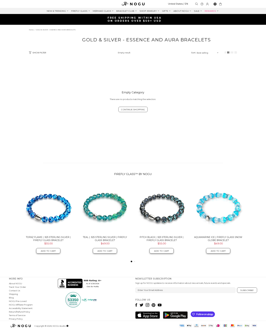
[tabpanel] (48, 220)
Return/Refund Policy (19, 312)
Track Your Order (17, 287)
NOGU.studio (133, 4)
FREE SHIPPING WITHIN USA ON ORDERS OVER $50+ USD (135, 19)
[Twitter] (141, 305)
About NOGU (15, 283)
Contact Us (14, 290)
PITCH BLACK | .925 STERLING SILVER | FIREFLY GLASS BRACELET (161, 239)
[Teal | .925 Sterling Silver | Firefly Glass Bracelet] (105, 207)
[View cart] (221, 4)
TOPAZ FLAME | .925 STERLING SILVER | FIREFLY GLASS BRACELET (48, 239)
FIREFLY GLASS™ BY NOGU (133, 174)
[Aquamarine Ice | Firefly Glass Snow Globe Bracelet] (218, 207)
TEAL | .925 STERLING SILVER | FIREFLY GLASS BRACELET (105, 239)
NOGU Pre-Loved (17, 301)
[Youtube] (160, 305)
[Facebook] (136, 305)
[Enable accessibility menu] (215, 4)
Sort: (193, 52)
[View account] (207, 4)
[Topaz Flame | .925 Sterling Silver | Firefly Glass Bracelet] (48, 207)
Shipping (13, 294)
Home (31, 30)
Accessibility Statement (20, 308)
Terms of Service (17, 315)
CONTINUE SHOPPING (133, 109)
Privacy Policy (16, 319)
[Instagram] (147, 305)
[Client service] (202, 4)
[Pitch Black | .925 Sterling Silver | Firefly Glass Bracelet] (162, 207)
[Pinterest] (153, 305)
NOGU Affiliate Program (21, 304)
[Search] (196, 4)
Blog (11, 297)
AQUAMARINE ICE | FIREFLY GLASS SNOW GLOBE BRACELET (218, 239)
